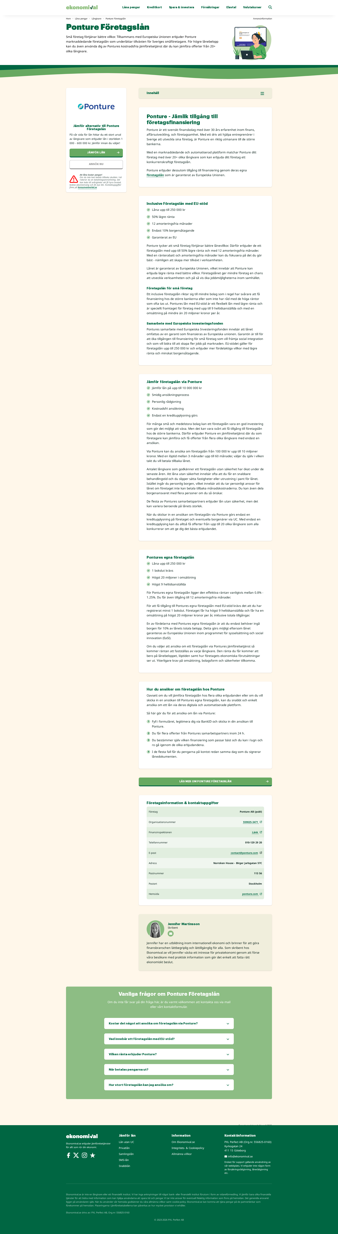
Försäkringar (210, 7)
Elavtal (231, 7)
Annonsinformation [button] (262, 18)
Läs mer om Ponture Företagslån (205, 781)
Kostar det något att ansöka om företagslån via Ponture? (153, 1023)
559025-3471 (251, 822)
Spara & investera (181, 7)
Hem (68, 18)
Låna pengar (131, 7)
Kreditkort (154, 7)
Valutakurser (252, 7)
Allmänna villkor (182, 1154)
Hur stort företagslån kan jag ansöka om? (141, 1084)
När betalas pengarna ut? (128, 1069)
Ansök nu (96, 164)
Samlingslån (126, 1154)
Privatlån (124, 1148)
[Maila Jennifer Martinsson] (170, 934)
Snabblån (124, 1166)
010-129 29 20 (253, 842)
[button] (270, 7)
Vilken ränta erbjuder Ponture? (133, 1054)
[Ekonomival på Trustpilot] (92, 1156)
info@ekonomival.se (240, 1156)
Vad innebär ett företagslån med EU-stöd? (142, 1038)
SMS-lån (124, 1160)
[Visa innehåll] (262, 93)
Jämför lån (96, 152)
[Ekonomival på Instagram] (84, 1156)
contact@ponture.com (244, 852)
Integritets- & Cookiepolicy (188, 1148)
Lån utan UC (126, 1142)
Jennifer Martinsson (183, 924)
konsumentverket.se (87, 187)
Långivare (96, 18)
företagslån (155, 175)
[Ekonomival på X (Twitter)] (76, 1156)
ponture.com (250, 894)
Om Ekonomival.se (183, 1142)
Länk (255, 832)
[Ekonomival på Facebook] (68, 1156)
